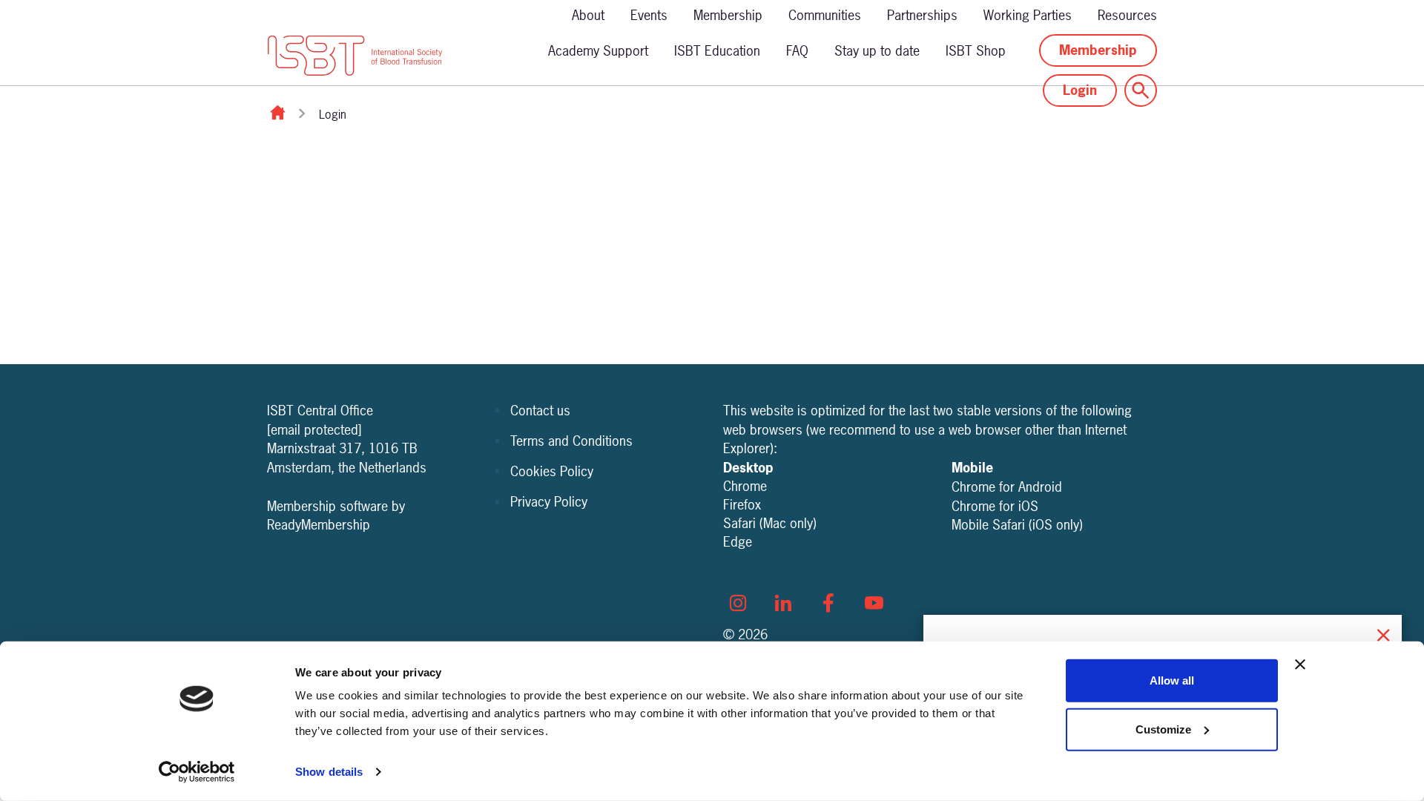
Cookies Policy (551, 471)
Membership (727, 15)
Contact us (540, 410)
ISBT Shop (976, 51)
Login (1080, 90)
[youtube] (874, 603)
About (588, 15)
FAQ (797, 51)
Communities (824, 15)
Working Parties (1027, 15)
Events (649, 15)
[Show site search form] (1140, 90)
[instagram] (738, 603)
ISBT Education (717, 51)
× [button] (1383, 633)
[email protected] (314, 430)
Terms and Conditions (571, 441)
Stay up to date (877, 51)
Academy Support (598, 51)
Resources (1127, 15)
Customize (1163, 728)
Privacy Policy (548, 501)
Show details (329, 771)
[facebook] (828, 603)
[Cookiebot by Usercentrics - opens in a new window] (197, 772)
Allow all (1172, 680)
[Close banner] (1300, 664)
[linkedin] (783, 603)
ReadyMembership (318, 524)
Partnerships (922, 15)
